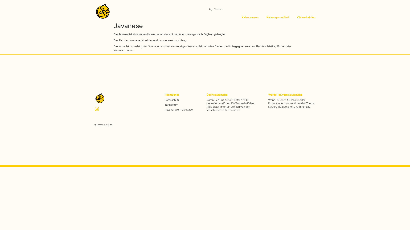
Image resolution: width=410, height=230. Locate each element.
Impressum (171, 104)
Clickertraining (306, 17)
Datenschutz (172, 100)
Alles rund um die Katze (179, 109)
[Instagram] (96, 109)
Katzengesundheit (277, 17)
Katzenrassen (250, 17)
